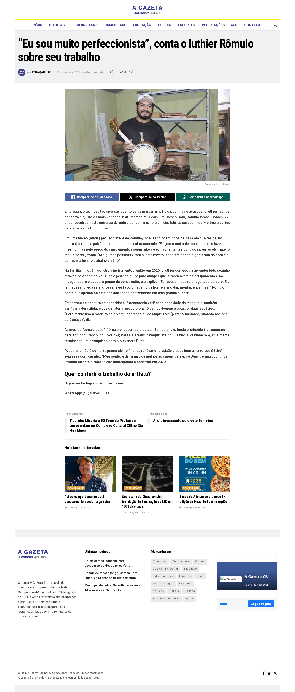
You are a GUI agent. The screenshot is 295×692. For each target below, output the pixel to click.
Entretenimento (163, 576)
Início (37, 25)
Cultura (200, 561)
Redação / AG (41, 72)
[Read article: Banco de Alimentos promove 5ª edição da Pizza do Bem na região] (204, 474)
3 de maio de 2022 (68, 72)
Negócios (185, 583)
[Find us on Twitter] (275, 673)
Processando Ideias (166, 598)
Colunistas (84, 25)
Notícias (57, 25)
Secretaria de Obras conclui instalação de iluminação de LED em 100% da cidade (147, 501)
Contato (252, 25)
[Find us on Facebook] (264, 673)
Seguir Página (261, 604)
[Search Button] (275, 25)
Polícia (164, 25)
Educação (142, 25)
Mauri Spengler (163, 583)
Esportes (186, 25)
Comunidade (115, 25)
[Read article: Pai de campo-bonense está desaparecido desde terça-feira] (90, 474)
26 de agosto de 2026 (193, 507)
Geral (200, 576)
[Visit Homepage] (147, 9)
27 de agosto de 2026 (79, 507)
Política (190, 591)
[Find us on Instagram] (269, 673)
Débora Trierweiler (165, 568)
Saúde (190, 598)
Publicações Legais (219, 25)
